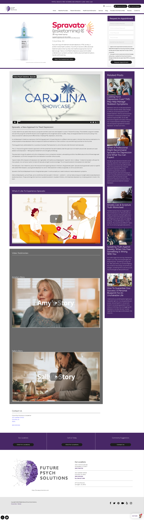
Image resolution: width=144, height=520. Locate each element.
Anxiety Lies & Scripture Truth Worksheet (119, 206)
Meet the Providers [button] (63, 10)
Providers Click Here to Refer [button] (117, 10)
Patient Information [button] (75, 10)
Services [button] (101, 10)
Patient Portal (121, 6)
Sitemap (19, 503)
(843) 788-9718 (79, 468)
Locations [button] (108, 6)
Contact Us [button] (137, 10)
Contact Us (120, 444)
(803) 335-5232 (16, 425)
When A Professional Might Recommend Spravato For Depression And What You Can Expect (119, 152)
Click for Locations (23, 444)
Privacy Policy (14, 503)
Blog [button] (106, 10)
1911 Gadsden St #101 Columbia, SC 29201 (18, 419)
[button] (2, 517)
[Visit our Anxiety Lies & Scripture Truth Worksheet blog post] (119, 202)
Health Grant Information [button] (89, 10)
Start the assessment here (64, 59)
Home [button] (54, 10)
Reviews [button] (129, 10)
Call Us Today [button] (135, 6)
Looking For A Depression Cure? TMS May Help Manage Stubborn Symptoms (118, 100)
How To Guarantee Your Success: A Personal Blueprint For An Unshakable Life (118, 292)
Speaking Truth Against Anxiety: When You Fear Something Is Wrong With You (119, 250)
